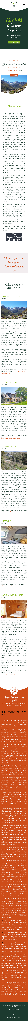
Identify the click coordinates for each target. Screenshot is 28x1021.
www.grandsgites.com (8, 674)
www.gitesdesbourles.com (10, 438)
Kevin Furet (17, 1017)
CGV (14, 1014)
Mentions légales (14, 1009)
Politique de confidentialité (14, 1012)
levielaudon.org (14, 512)
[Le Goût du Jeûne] (14, 4)
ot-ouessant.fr (6, 586)
